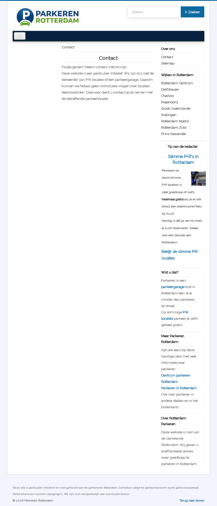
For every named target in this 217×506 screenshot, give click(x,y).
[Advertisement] (108, 139)
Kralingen (169, 115)
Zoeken (194, 12)
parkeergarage (172, 287)
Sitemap (167, 63)
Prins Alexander (173, 134)
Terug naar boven (191, 500)
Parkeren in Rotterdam (179, 388)
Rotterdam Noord (175, 121)
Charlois (167, 96)
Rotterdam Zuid (173, 127)
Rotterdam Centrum (177, 83)
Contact (167, 57)
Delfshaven (170, 89)
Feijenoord (169, 102)
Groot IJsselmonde (175, 108)
